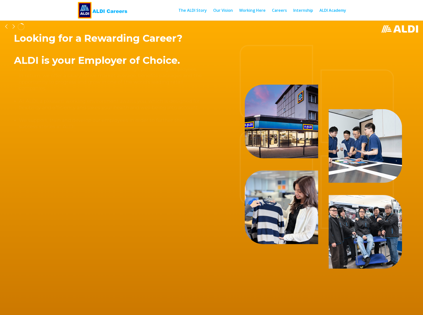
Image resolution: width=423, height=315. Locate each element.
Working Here (252, 11)
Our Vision (223, 11)
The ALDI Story (192, 11)
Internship (303, 11)
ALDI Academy (332, 11)
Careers (279, 11)
